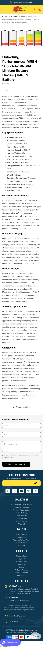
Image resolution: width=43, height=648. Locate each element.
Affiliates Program (21, 570)
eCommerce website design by (17, 633)
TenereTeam (21, 575)
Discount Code (21, 556)
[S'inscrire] (35, 483)
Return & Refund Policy (21, 540)
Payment (21, 559)
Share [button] (7, 90)
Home (4, 17)
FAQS (21, 567)
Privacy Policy (21, 534)
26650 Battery (21, 521)
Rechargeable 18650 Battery (21, 504)
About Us (21, 564)
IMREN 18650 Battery (17, 17)
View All (21, 524)
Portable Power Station (21, 510)
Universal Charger (21, 513)
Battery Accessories (21, 507)
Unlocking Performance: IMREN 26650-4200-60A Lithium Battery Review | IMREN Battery (20, 20)
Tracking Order (21, 561)
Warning (21, 545)
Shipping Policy (21, 537)
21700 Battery (21, 518)
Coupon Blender (21, 573)
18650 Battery (21, 515)
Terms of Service (21, 543)
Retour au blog (23, 407)
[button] (2, 9)
